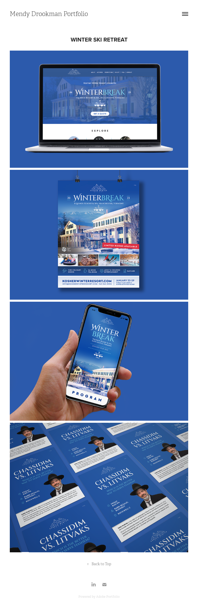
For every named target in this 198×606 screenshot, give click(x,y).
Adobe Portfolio (108, 597)
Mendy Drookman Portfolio (49, 14)
